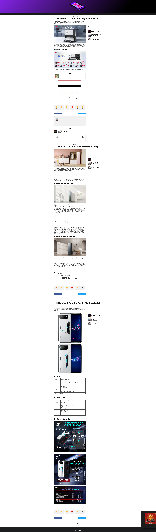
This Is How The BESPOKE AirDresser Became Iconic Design (64, 137)
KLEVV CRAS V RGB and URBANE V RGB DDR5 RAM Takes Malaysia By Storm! (63, 132)
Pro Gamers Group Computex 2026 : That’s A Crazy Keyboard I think (95, 39)
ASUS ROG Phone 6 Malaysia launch (69, 507)
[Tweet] (82, 113)
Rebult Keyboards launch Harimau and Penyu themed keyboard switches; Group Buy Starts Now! (72, 76)
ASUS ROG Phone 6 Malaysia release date (78, 507)
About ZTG (96, 13)
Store (83, 13)
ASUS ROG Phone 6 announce (60, 507)
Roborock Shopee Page (70, 98)
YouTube (76, 13)
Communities (91, 13)
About (76, 530)
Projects (86, 13)
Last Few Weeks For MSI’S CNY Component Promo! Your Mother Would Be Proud (150, 526)
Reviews (80, 13)
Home (59, 13)
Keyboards (61, 74)
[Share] (58, 113)
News (77, 16)
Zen (61, 118)
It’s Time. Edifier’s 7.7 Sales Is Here (76, 137)
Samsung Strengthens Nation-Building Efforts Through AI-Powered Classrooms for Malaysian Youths (96, 35)
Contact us (79, 530)
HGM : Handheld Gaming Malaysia (66, 13)
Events (73, 13)
